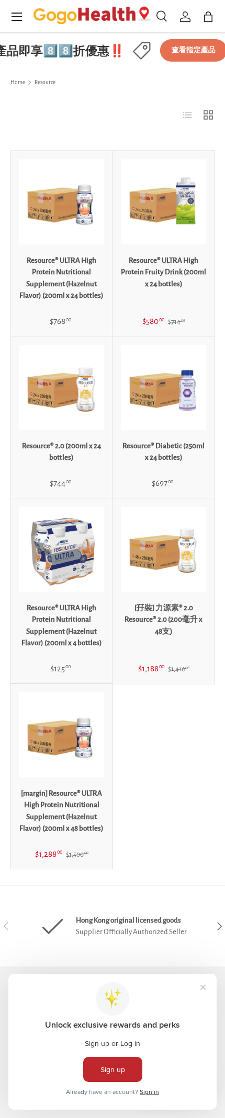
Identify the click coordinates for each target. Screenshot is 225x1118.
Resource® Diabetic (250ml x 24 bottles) (163, 452)
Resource (45, 82)
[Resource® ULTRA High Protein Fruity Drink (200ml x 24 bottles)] (163, 201)
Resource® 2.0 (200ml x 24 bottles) (61, 452)
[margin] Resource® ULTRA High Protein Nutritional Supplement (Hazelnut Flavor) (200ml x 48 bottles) (61, 811)
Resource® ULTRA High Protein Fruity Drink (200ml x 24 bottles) (163, 272)
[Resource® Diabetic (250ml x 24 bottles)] (163, 387)
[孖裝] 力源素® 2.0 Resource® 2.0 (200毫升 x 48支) (164, 619)
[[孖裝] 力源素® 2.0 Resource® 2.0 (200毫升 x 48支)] (163, 549)
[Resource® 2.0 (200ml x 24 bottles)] (61, 387)
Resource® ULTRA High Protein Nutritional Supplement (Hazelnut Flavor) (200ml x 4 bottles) (61, 625)
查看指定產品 (190, 50)
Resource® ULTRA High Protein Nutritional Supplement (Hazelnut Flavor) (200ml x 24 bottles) (61, 278)
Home (17, 82)
